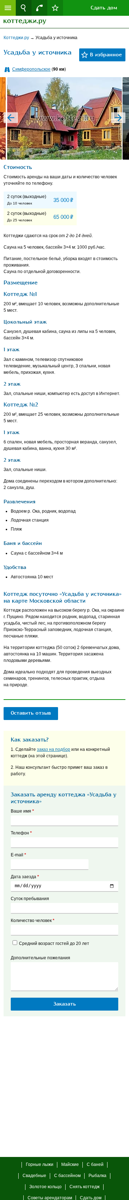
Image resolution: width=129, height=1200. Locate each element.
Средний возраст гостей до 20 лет (54, 943)
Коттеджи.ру (17, 37)
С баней (95, 1164)
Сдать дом (104, 7)
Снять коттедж (85, 1186)
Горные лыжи (39, 1164)
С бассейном (67, 1175)
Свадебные (34, 1175)
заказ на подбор (53, 749)
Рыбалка (97, 1175)
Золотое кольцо (45, 1186)
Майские (70, 1164)
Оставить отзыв (31, 713)
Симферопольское (31, 69)
